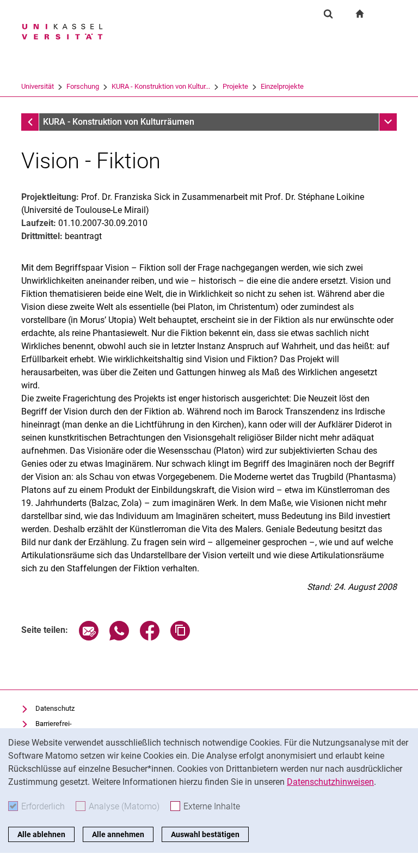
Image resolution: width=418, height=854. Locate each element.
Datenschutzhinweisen (330, 782)
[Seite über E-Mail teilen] (89, 637)
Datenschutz (55, 708)
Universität (37, 86)
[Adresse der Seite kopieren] (180, 637)
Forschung (82, 86)
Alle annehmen (118, 834)
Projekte (235, 86)
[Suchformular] (328, 13)
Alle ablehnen (41, 834)
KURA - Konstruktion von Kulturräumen (118, 122)
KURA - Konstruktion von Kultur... (161, 86)
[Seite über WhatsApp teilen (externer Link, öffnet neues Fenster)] (119, 637)
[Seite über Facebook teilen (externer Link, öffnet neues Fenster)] (149, 637)
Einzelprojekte (282, 86)
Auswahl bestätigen (205, 834)
